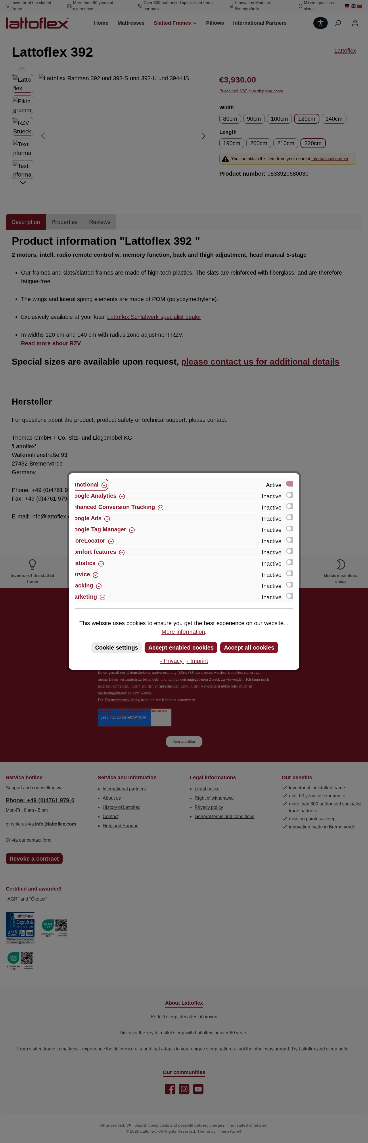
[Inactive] (292, 495)
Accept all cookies (249, 647)
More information (183, 632)
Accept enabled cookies (181, 647)
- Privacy (172, 661)
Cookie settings (116, 647)
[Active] (292, 484)
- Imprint (197, 661)
